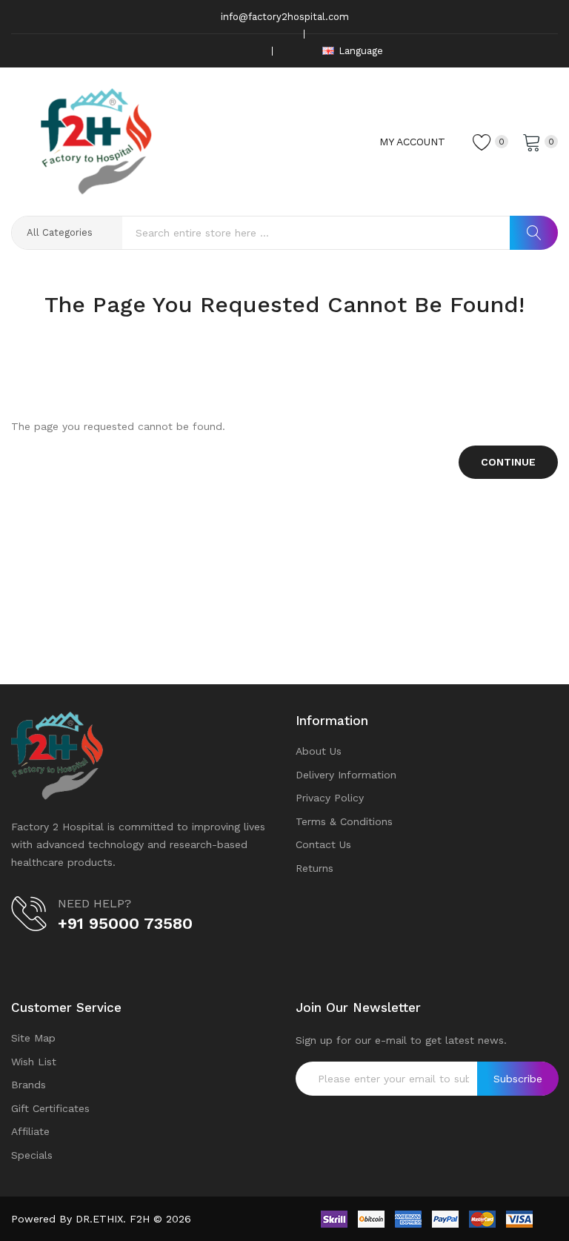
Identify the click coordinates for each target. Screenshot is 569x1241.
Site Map (33, 1038)
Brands (28, 1085)
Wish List (33, 1062)
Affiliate (30, 1131)
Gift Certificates (50, 1108)
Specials (32, 1155)
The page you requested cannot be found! (307, 333)
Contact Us (323, 844)
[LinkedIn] (251, 51)
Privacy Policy (330, 798)
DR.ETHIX (99, 1219)
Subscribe (517, 1079)
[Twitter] (205, 51)
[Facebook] (182, 51)
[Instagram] (228, 51)
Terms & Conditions (344, 821)
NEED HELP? (94, 903)
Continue (508, 462)
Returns (314, 868)
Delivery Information (346, 775)
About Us (319, 751)
